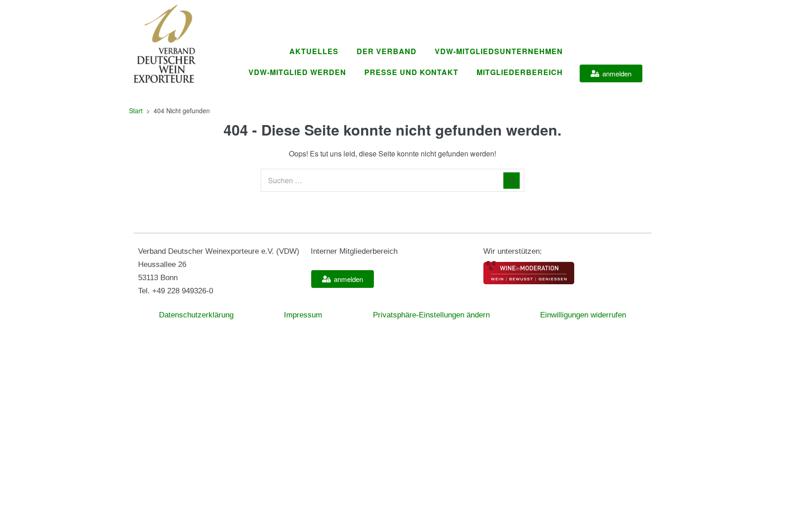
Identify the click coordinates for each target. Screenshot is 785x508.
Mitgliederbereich (520, 72)
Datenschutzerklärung (196, 315)
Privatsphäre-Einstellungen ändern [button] (431, 315)
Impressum (303, 315)
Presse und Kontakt (411, 72)
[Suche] (511, 180)
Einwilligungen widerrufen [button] (583, 315)
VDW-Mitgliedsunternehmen (499, 51)
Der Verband (387, 51)
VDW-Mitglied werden (297, 72)
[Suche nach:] (392, 180)
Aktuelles (313, 51)
